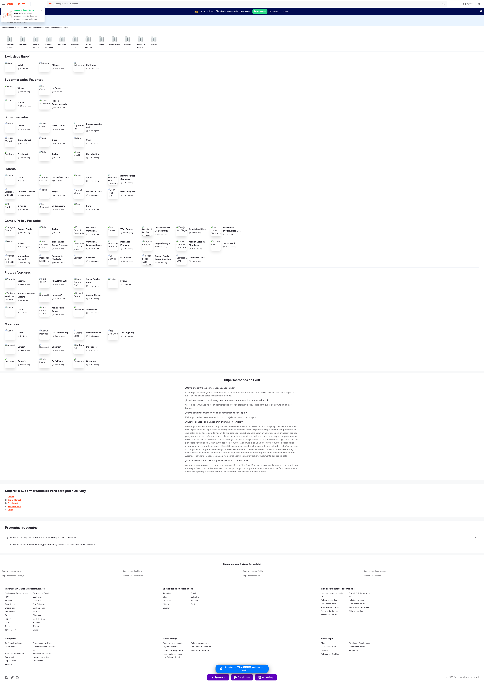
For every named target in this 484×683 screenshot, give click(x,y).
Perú (193, 604)
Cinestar (36, 630)
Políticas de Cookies (330, 654)
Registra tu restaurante (173, 643)
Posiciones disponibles (201, 647)
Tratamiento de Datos (358, 647)
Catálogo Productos (13, 643)
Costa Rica (168, 600)
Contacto (325, 650)
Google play (244, 677)
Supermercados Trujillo (253, 571)
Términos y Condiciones (359, 643)
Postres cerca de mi (330, 607)
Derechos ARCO (328, 647)
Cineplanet (37, 615)
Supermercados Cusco (133, 576)
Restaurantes (11, 647)
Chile (165, 597)
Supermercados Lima (11, 571)
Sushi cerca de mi (357, 604)
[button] (22, 4)
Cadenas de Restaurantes (16, 593)
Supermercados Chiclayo (13, 576)
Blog (323, 643)
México (166, 604)
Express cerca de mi (42, 653)
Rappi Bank (353, 650)
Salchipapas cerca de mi (359, 607)
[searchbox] (246, 4)
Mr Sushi (36, 611)
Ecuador (194, 600)
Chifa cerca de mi (356, 611)
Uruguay (166, 608)
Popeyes (9, 619)
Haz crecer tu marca (200, 650)
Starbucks (37, 597)
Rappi (4, 22)
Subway (36, 622)
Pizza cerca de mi (329, 604)
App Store (220, 677)
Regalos (8, 664)
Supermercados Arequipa (375, 571)
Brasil (193, 593)
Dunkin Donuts (39, 608)
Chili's (7, 622)
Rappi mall (9, 657)
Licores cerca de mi (42, 657)
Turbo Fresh (38, 661)
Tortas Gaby (10, 630)
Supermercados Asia (252, 576)
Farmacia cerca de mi (14, 653)
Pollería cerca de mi (329, 600)
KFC (7, 597)
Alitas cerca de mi (329, 615)
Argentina (167, 593)
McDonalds (10, 611)
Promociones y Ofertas (43, 643)
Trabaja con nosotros (200, 643)
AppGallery (267, 677)
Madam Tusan (39, 619)
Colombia (195, 597)
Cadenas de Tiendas (42, 593)
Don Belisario (38, 604)
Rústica (36, 626)
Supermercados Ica (372, 576)
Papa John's (10, 604)
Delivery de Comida (329, 611)
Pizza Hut (37, 600)
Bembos (8, 600)
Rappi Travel (10, 661)
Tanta (7, 626)
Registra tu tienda (170, 647)
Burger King (10, 608)
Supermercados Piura (132, 571)
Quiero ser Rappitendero (174, 650)
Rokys (7, 615)
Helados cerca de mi (358, 600)
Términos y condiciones (279, 11)
